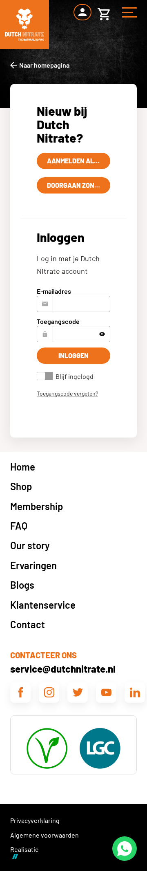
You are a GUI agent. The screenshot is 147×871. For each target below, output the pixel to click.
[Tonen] (102, 334)
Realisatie (24, 849)
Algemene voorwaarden (44, 835)
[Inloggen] (82, 12)
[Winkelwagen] (104, 12)
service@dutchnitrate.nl (63, 669)
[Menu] (129, 12)
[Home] (24, 24)
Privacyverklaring (35, 820)
